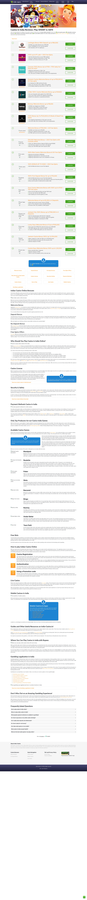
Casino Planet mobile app (38, 614)
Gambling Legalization (18, 287)
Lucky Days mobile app (37, 616)
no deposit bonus (15, 325)
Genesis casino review (33, 360)
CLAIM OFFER (70, 44)
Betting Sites (51, 1)
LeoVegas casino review (15, 360)
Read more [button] (14, 38)
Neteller (41, 413)
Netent (38, 425)
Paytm (61, 413)
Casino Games (57, 2)
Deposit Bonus (34, 270)
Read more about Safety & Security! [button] (20, 399)
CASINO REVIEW (70, 48)
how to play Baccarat (24, 632)
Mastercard (52, 413)
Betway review (24, 360)
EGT (31, 425)
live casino (44, 582)
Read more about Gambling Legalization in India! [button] (23, 688)
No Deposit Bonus (14, 756)
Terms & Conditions (48, 755)
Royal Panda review (43, 360)
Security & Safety (51, 276)
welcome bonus (18, 307)
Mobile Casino (63, 2)
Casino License (34, 276)
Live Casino (51, 282)
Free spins (13, 334)
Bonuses (37, 1)
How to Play (34, 282)
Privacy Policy (33, 391)
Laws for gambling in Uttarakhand (20, 678)
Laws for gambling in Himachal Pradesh (22, 682)
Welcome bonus (18, 270)
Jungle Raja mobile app (37, 611)
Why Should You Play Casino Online (18, 276)
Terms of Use (40, 391)
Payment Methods (44, 1)
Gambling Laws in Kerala (18, 674)
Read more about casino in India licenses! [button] (21, 382)
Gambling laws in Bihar (18, 681)
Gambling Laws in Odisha (18, 679)
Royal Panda (52, 308)
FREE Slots (68, 2)
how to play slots (16, 632)
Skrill (45, 413)
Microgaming (34, 425)
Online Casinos (31, 2)
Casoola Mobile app (36, 613)
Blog (72, 1)
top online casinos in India (62, 33)
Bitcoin (63, 413)
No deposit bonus (51, 270)
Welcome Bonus (14, 754)
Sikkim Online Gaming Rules (47, 668)
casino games (52, 432)
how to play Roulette (38, 632)
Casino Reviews (25, 1)
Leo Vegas (58, 308)
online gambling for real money (66, 697)
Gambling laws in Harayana (19, 677)
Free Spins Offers (67, 270)
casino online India (17, 345)
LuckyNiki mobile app (37, 617)
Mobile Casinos (67, 282)
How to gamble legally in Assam (20, 675)
